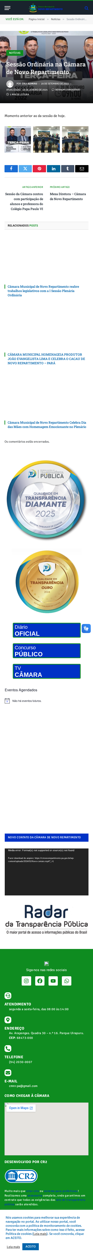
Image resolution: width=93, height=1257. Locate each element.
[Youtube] (53, 981)
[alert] (46, 700)
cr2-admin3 (29, 83)
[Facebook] (39, 981)
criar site (32, 1191)
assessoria (35, 1195)
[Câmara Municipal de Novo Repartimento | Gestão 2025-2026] (46, 8)
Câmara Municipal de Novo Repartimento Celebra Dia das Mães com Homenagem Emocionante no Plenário (47, 424)
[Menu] (7, 8)
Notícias (15, 53)
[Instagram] (26, 981)
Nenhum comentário (67, 89)
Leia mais (39, 1234)
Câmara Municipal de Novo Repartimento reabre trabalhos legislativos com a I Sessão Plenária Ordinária (43, 290)
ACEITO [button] (31, 1246)
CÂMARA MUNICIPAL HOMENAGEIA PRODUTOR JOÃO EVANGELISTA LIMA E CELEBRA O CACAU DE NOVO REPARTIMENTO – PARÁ (46, 358)
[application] (46, 872)
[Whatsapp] (66, 981)
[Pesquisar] (86, 8)
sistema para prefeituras (61, 1191)
